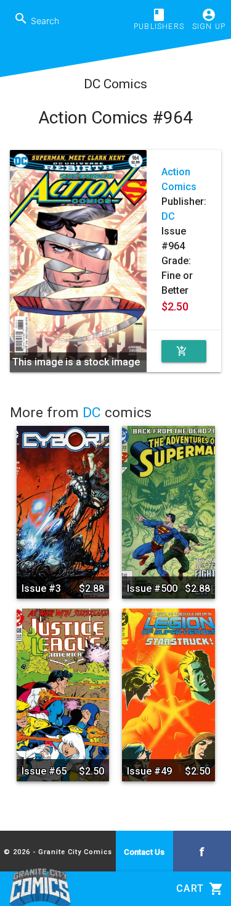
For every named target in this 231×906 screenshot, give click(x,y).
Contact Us (144, 852)
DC (168, 216)
